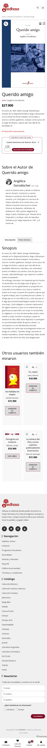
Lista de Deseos (17, 745)
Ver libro (12, 456)
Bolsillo (5, 606)
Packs (4, 669)
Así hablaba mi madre (12, 393)
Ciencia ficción (8, 611)
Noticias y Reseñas (10, 559)
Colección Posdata (10, 593)
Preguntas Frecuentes (11, 550)
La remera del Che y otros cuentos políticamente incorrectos (33, 445)
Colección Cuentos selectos (13, 588)
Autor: (4, 100)
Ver (12, 377)
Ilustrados (6, 638)
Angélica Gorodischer (15, 100)
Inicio (4, 17)
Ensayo (5, 615)
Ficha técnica (24, 240)
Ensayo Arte (7, 620)
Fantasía (5, 629)
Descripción (10, 240)
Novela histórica (9, 660)
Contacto (6, 545)
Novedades (7, 554)
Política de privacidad (11, 568)
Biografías (6, 602)
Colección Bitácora (10, 584)
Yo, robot (33, 372)
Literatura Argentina (14, 17)
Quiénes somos (8, 541)
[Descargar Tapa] (40, 23)
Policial (5, 665)
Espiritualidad (7, 624)
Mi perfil (5, 563)
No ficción (6, 656)
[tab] (10, 239)
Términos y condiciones (12, 572)
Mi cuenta (41, 745)
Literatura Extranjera (11, 651)
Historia (5, 633)
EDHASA (22, 730)
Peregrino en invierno (12, 440)
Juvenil (4, 642)
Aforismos (6, 597)
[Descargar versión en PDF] (44, 23)
